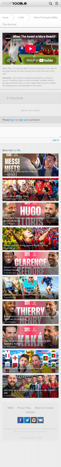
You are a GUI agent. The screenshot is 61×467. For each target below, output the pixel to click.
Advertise (30, 412)
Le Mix (21, 17)
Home (5, 17)
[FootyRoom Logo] (14, 3)
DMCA (10, 407)
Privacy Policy (24, 407)
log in (13, 119)
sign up (23, 119)
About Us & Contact (44, 407)
